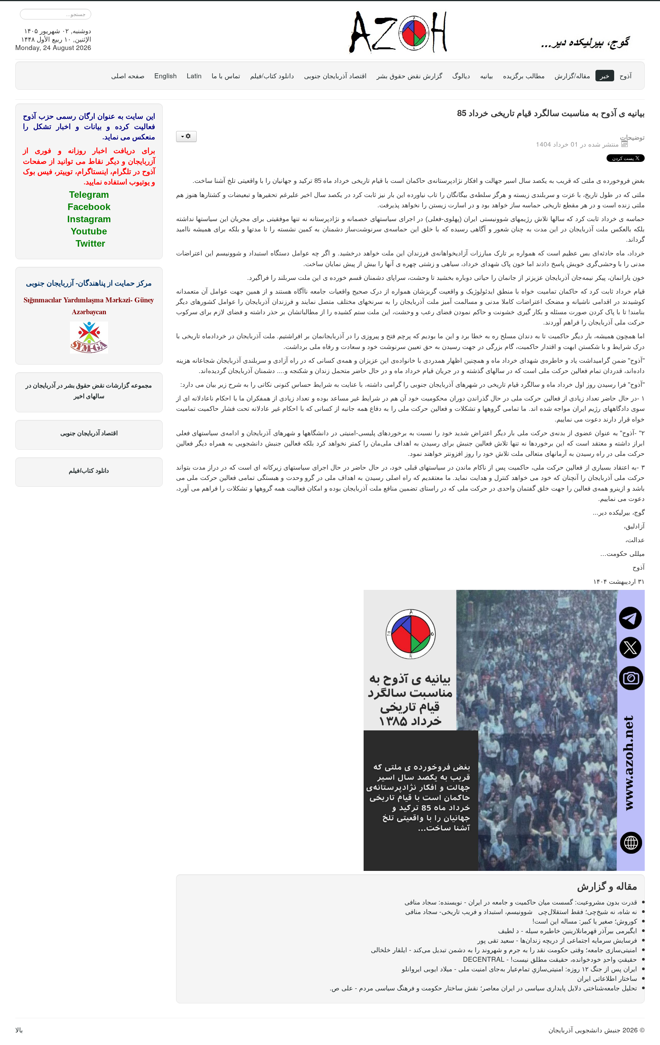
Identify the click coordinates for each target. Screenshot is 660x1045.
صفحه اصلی (127, 75)
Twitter (90, 243)
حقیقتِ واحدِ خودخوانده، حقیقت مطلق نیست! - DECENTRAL (550, 959)
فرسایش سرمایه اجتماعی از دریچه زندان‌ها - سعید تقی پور (557, 940)
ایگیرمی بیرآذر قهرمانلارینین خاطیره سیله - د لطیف (567, 930)
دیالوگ (461, 75)
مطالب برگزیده (524, 75)
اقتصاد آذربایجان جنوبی (335, 75)
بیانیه (486, 75)
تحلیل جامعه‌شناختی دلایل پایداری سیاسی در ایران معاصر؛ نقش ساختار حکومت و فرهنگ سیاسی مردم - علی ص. (483, 987)
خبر (605, 75)
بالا (19, 1029)
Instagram (89, 219)
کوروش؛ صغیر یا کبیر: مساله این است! (584, 920)
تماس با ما (226, 75)
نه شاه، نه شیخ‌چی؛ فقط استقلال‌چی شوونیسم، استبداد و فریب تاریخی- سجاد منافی (521, 911)
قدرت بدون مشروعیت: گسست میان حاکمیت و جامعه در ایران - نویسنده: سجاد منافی (520, 901)
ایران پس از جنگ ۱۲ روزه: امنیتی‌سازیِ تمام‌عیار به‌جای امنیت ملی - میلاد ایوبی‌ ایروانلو (519, 968)
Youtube (89, 231)
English (165, 75)
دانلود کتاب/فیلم (272, 75)
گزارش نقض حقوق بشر (409, 75)
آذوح (626, 75)
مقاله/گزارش (572, 75)
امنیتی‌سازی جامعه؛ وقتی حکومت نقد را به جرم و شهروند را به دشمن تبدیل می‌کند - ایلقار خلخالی (504, 949)
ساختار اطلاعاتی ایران (607, 978)
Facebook (89, 207)
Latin (194, 75)
